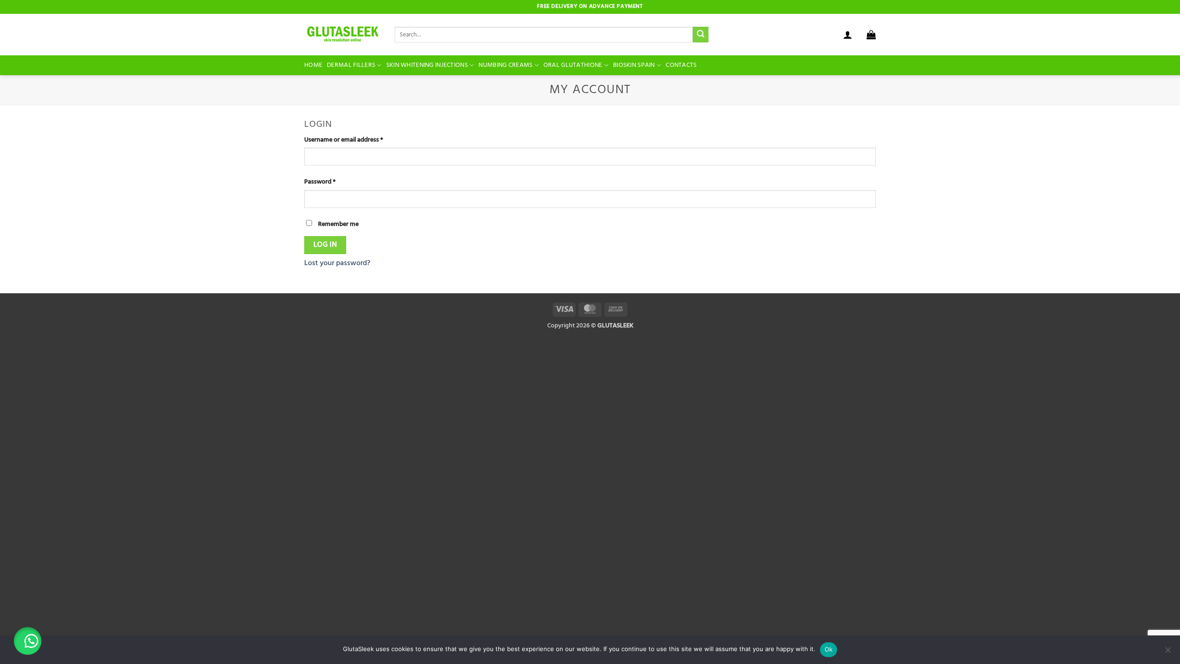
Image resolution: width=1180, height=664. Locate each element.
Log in (325, 244)
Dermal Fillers (351, 65)
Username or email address (355, 140)
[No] (1167, 652)
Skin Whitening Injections (427, 65)
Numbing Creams (505, 65)
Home (313, 65)
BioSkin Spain (634, 65)
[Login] (847, 34)
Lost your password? (337, 263)
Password (332, 182)
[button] (871, 34)
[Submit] (700, 34)
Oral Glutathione (572, 65)
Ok (829, 649)
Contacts (681, 65)
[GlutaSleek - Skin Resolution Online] (342, 35)
